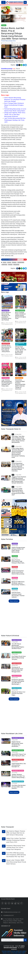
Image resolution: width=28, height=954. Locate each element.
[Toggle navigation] (3, 2)
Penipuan (14, 262)
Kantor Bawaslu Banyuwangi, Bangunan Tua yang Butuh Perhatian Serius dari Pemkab (14, 99)
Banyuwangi (16, 264)
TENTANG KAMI (6, 951)
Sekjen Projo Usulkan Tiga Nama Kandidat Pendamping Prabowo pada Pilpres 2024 (16, 840)
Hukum (4, 262)
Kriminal (9, 262)
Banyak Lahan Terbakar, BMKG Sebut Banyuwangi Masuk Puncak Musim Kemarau (16, 862)
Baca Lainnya (14, 601)
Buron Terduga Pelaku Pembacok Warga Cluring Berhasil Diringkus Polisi (14, 105)
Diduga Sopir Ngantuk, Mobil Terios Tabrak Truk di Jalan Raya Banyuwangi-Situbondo (14, 114)
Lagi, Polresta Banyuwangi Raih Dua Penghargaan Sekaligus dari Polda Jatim (14, 120)
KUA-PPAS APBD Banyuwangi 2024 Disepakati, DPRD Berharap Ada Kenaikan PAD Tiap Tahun (16, 854)
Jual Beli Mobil (21, 262)
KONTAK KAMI (14, 951)
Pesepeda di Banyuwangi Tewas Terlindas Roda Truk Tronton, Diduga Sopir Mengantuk (15, 847)
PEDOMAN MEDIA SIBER (18, 953)
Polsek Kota (4, 264)
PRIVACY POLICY (7, 953)
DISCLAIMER (22, 951)
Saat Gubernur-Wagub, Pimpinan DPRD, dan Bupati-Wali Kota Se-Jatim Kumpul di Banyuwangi (15, 833)
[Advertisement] (14, 619)
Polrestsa (10, 264)
